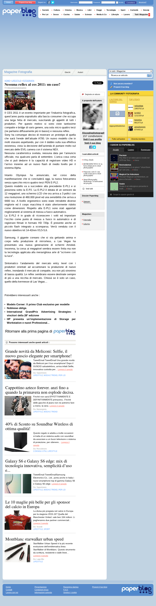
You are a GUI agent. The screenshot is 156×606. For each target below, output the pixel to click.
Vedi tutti (89, 189)
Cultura (57, 10)
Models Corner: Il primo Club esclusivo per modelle (38, 304)
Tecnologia (111, 10)
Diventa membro (138, 139)
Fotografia (87, 219)
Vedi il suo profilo (92, 139)
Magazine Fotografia (18, 72)
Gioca (137, 160)
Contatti (9, 590)
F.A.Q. (65, 590)
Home (8, 2)
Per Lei (45, 14)
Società (45, 10)
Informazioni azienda (43, 592)
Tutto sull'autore (118, 139)
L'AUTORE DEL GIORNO (115, 101)
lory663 (137, 113)
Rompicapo (146, 150)
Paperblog (19, 12)
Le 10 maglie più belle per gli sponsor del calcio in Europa (37, 504)
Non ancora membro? (123, 84)
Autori (80, 72)
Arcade (116, 150)
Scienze (88, 14)
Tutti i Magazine (141, 14)
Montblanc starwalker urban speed (34, 539)
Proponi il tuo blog (121, 87)
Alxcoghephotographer (16, 88)
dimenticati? (142, 2)
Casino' (131, 150)
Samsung (86, 201)
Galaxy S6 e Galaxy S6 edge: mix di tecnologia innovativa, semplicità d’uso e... (38, 465)
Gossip (146, 10)
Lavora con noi (12, 592)
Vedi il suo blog (92, 143)
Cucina (67, 14)
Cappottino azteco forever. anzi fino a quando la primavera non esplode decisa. (39, 390)
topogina (138, 120)
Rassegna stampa (70, 587)
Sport (123, 10)
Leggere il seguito (65, 369)
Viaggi (99, 10)
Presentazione (41, 587)
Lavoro (127, 14)
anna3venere (139, 127)
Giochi (67, 72)
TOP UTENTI (134, 100)
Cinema (68, 10)
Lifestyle (86, 224)
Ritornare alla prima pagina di (29, 331)
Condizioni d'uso (41, 590)
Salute (77, 14)
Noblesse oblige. (17, 308)
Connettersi (130, 3)
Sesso (56, 14)
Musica (79, 10)
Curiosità (134, 10)
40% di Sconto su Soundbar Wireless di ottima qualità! (39, 426)
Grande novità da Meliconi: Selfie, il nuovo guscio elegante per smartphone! (38, 353)
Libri (89, 10)
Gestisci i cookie (70, 592)
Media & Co (101, 14)
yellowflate (138, 106)
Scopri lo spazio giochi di (123, 194)
